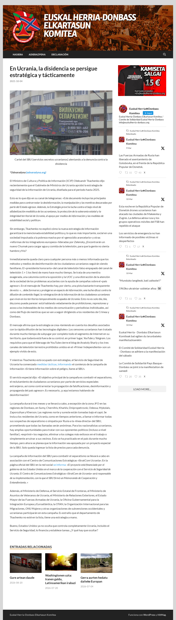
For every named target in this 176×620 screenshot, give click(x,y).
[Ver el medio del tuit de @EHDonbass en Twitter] (159, 288)
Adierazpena (37, 54)
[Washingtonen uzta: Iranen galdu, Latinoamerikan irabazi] (61, 563)
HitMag (162, 614)
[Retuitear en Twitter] (127, 130)
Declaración (59, 54)
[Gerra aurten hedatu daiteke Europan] (96, 564)
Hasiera (18, 54)
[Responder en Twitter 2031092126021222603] (121, 172)
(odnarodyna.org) (36, 172)
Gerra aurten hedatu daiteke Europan (94, 579)
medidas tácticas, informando (54, 364)
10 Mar (129, 199)
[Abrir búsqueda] (164, 54)
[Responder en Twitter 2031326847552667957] (121, 376)
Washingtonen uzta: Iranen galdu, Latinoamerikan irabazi (60, 579)
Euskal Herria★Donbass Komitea (141, 141)
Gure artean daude (22, 577)
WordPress (149, 614)
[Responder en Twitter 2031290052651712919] (121, 298)
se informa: (59, 464)
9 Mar (128, 148)
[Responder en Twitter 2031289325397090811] (121, 246)
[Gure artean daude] (26, 564)
